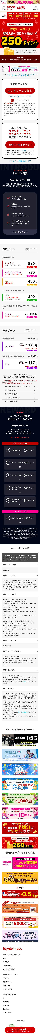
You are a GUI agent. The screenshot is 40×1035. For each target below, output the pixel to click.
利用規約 (6, 962)
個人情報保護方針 (23, 712)
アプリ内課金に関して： (11, 401)
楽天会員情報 (8, 103)
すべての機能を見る (18, 232)
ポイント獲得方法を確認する (20, 438)
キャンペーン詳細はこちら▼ (20, 161)
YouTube (6, 1005)
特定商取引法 (7, 966)
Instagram (7, 1002)
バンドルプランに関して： (12, 397)
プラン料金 (23, 151)
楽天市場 (6, 978)
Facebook (6, 1009)
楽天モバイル (7, 982)
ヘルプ (5, 958)
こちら (24, 681)
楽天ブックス (7, 989)
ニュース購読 (7, 1013)
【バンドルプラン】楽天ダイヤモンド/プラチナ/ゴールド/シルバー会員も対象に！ (21, 75)
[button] (20, 91)
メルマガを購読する (22, 100)
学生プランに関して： (11, 390)
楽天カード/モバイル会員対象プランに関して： (18, 386)
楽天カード (6, 985)
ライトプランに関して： (11, 394)
